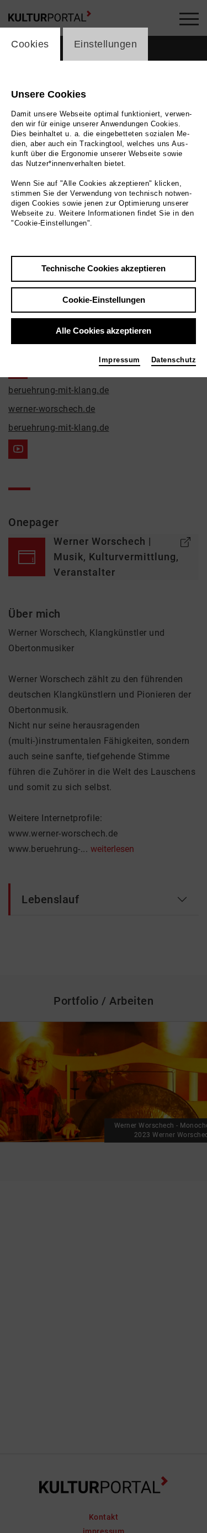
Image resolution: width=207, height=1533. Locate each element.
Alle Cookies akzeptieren (103, 330)
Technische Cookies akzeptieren (103, 268)
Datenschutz (174, 360)
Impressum (119, 360)
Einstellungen (105, 44)
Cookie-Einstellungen (103, 299)
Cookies (30, 44)
